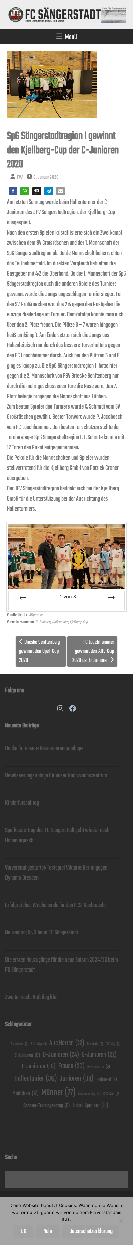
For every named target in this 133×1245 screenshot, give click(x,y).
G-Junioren (98, 1066)
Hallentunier (60, 622)
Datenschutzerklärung (91, 1231)
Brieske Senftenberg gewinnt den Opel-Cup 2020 (39, 651)
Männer (58, 1092)
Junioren (77, 1078)
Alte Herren (66, 1043)
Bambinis (95, 1044)
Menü (71, 37)
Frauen (71, 1066)
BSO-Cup (113, 1044)
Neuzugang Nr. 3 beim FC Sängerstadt (41, 932)
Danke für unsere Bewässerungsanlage (44, 748)
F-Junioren (38, 1066)
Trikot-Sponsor (90, 1105)
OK (23, 1231)
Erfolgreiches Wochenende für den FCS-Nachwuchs (56, 905)
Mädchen (25, 1093)
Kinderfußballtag (22, 803)
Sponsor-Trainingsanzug (46, 1105)
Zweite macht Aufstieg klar (31, 997)
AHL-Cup (39, 1044)
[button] (13, 191)
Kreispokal (107, 1079)
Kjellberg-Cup (79, 622)
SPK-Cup (111, 1094)
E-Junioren (99, 1055)
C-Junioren (42, 622)
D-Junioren (61, 1055)
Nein (47, 1231)
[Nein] (121, 1221)
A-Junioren (19, 1044)
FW (20, 177)
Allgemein (35, 615)
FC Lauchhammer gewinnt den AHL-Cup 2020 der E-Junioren (93, 651)
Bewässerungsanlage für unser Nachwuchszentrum (56, 775)
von (68, 596)
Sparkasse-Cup (89, 1094)
